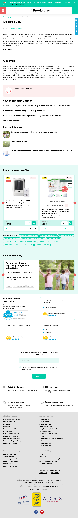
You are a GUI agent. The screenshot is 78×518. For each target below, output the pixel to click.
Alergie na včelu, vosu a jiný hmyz (51, 438)
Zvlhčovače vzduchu (42, 244)
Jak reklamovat (8, 456)
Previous (3, 203)
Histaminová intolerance (48, 433)
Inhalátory (7, 424)
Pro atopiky (57, 241)
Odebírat (39, 376)
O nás (41, 454)
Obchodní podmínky (10, 461)
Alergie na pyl (44, 419)
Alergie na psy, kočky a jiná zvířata (51, 429)
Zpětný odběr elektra (10, 466)
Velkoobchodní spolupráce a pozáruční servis (39, 482)
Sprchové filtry (28, 244)
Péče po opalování (53, 238)
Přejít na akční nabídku (18, 4)
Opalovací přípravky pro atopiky (33, 238)
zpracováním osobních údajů (39, 367)
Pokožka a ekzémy (10, 241)
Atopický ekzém (16, 28)
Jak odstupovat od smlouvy (13, 459)
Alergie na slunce (45, 445)
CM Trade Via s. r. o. (34, 479)
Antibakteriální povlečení (29, 235)
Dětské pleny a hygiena (48, 235)
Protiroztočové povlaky (12, 244)
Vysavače (6, 426)
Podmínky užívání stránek (50, 486)
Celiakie (42, 436)
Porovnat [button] (33, 228)
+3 (66, 205)
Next (74, 203)
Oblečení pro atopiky (11, 238)
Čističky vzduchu (9, 421)
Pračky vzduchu (45, 241)
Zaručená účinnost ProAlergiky (50, 459)
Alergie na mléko (45, 421)
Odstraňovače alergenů (11, 438)
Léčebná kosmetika (66, 235)
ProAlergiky (7, 16)
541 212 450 (55, 473)
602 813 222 (43, 473)
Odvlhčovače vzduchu (11, 433)
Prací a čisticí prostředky (28, 241)
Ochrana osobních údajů (48, 461)
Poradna (17, 16)
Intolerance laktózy (46, 426)
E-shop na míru (34, 489)
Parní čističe (7, 431)
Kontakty (42, 456)
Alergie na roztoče (46, 424)
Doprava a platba (9, 454)
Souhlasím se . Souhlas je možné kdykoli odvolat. (40, 368)
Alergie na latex (45, 443)
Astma (41, 441)
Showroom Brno (8, 463)
